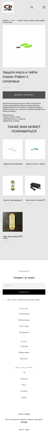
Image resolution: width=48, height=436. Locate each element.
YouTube (24, 391)
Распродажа (24, 332)
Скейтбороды (24, 314)
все (13, 20)
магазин (6, 20)
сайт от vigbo (24, 429)
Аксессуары (24, 326)
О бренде (24, 346)
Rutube (24, 397)
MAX (24, 385)
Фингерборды (24, 320)
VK (24, 372)
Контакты (24, 358)
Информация (24, 352)
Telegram (24, 379)
